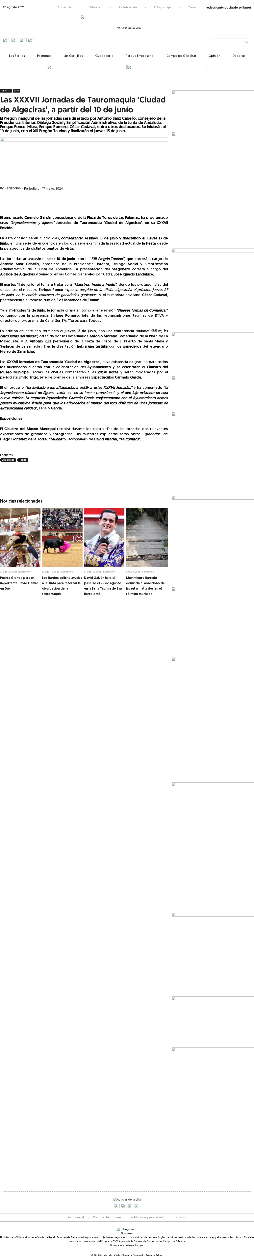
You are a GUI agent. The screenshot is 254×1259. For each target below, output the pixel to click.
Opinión (214, 56)
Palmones (44, 56)
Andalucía (64, 7)
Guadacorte (104, 56)
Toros (192, 7)
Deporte (239, 56)
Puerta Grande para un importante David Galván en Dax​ (19, 583)
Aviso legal (76, 1217)
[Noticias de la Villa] (127, 30)
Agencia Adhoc (154, 1255)
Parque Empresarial (140, 56)
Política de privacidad (147, 1217)
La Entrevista (128, 7)
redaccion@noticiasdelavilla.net (228, 7)
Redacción (13, 188)
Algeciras (6, 91)
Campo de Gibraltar (181, 56)
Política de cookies (107, 1217)
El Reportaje (162, 7)
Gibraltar (95, 7)
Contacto (179, 1217)
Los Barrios (17, 56)
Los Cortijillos (73, 56)
